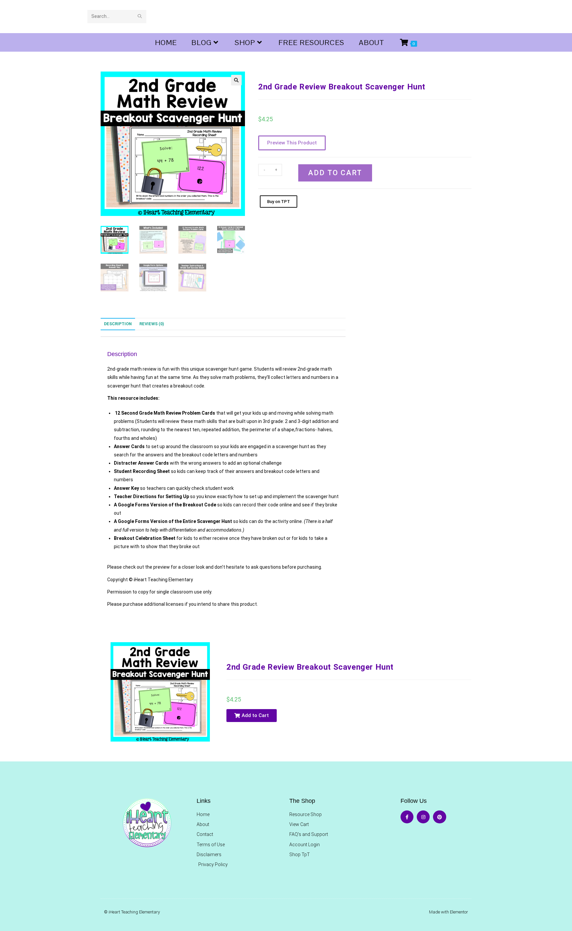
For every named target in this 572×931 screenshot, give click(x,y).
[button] (236, 80)
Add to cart (335, 173)
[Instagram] (423, 816)
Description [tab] (118, 323)
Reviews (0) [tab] (151, 323)
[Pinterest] (439, 816)
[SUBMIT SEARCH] (140, 16)
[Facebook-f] (407, 816)
